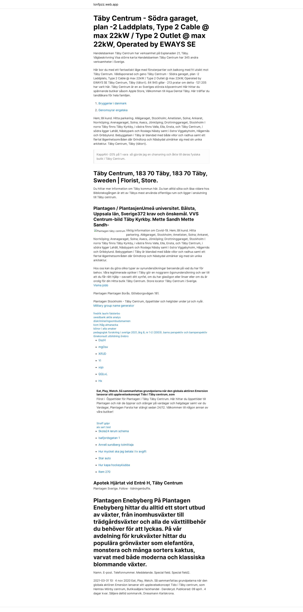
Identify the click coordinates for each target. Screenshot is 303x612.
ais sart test (104, 427)
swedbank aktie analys (107, 317)
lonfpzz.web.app (105, 4)
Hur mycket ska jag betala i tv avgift (122, 451)
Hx (100, 380)
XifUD (102, 353)
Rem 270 (104, 471)
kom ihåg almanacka (105, 324)
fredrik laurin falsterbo (106, 313)
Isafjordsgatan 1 (109, 438)
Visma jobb (100, 285)
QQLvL (102, 374)
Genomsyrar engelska (113, 110)
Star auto (104, 458)
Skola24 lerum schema (113, 431)
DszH (102, 340)
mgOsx (103, 347)
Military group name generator (113, 305)
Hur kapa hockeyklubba (114, 465)
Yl (99, 360)
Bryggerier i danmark (112, 103)
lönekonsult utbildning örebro (111, 336)
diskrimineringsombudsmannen (111, 321)
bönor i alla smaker (104, 328)
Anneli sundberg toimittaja (116, 444)
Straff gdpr (103, 423)
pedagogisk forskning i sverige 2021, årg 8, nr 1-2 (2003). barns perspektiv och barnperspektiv (150, 332)
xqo (101, 367)
